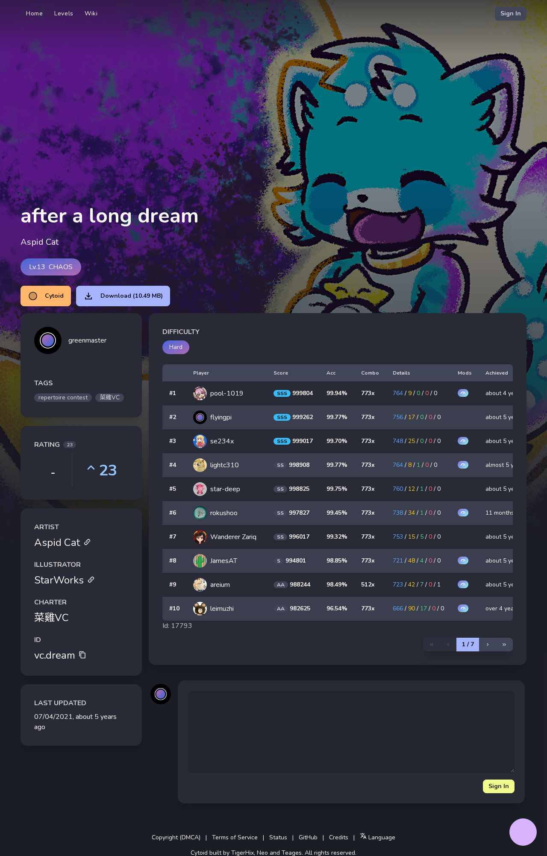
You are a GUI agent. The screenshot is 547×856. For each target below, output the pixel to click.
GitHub (308, 837)
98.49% (336, 584)
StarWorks (59, 580)
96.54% (336, 608)
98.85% (336, 561)
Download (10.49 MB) (131, 296)
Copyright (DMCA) (176, 837)
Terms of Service (235, 837)
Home (34, 13)
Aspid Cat (57, 542)
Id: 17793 (177, 625)
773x (368, 393)
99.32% (336, 537)
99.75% (336, 489)
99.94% (336, 393)
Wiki (91, 13)
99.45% (336, 513)
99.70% (336, 441)
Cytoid (54, 296)
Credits (338, 837)
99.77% (336, 417)
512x (368, 584)
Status (278, 837)
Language (381, 837)
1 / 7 (468, 644)
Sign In (510, 13)
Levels (64, 13)
